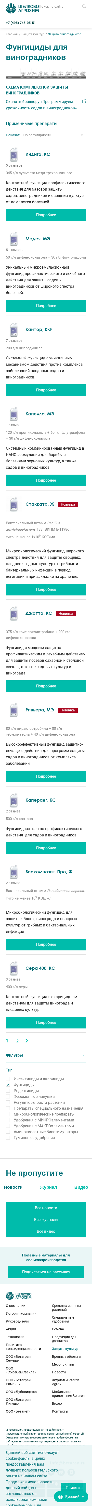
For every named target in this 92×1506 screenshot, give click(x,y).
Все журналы (46, 1219)
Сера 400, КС (40, 968)
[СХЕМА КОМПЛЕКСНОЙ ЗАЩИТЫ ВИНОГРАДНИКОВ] (46, 73)
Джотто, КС (39, 613)
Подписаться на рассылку (46, 1272)
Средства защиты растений (66, 1308)
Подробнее (46, 215)
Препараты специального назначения (48, 1108)
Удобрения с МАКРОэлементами (44, 1126)
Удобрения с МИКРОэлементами (44, 1120)
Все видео (46, 1231)
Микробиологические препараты (44, 1114)
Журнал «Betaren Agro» (65, 1382)
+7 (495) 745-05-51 (21, 22)
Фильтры (14, 1055)
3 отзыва (13, 979)
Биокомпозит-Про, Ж (49, 871)
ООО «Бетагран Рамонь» (18, 1382)
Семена (58, 1329)
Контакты (60, 1411)
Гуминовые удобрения (34, 1137)
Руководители (17, 1321)
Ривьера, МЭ (40, 709)
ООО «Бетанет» (18, 1411)
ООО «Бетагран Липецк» (18, 1401)
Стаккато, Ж (40, 504)
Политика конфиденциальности (23, 1347)
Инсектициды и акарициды (39, 1079)
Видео (57, 1403)
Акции (11, 1329)
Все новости (46, 1208)
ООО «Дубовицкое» (21, 1392)
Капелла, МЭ (40, 413)
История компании (21, 1313)
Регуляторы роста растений (39, 1102)
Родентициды (26, 1090)
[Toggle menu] (83, 22)
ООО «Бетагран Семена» (18, 1358)
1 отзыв (12, 425)
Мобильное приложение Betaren (68, 1394)
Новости (59, 1372)
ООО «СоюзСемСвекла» (21, 1370)
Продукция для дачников (64, 1339)
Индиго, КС (38, 154)
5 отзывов (14, 165)
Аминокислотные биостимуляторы (46, 1132)
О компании (15, 1306)
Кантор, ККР (39, 329)
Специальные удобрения (63, 1319)
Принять (73, 1487)
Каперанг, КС (41, 800)
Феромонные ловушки (34, 1096)
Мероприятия (63, 1364)
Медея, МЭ (38, 238)
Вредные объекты (66, 1356)
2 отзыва (13, 811)
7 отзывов (14, 340)
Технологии (15, 1337)
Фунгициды (24, 1085)
